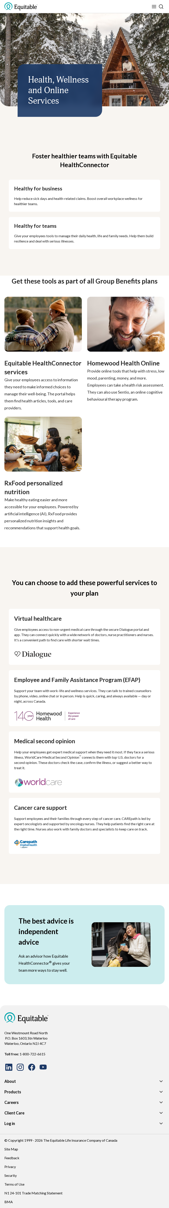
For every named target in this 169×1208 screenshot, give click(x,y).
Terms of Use (14, 1184)
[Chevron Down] (161, 1081)
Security (10, 1175)
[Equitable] (26, 1017)
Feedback (11, 1158)
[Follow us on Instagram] (20, 1067)
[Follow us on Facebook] (31, 1067)
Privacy (10, 1167)
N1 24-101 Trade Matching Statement (33, 1193)
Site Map (11, 1149)
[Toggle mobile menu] (154, 6)
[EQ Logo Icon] (20, 6)
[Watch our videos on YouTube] (43, 1067)
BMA (8, 1202)
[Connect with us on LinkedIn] (8, 1067)
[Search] (161, 6)
